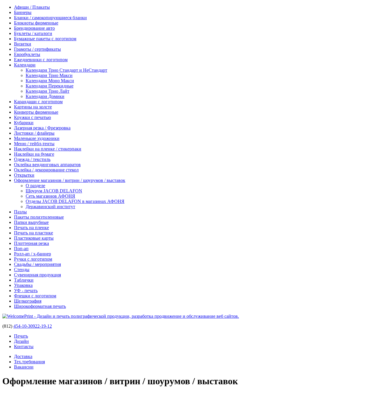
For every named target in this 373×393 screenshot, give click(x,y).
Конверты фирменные (36, 112)
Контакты (24, 346)
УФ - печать (26, 290)
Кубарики (24, 122)
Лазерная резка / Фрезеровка (42, 127)
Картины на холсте (33, 106)
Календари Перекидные (49, 85)
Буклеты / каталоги (33, 33)
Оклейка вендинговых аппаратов (47, 164)
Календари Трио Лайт (47, 91)
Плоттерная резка (31, 243)
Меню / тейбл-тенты (34, 143)
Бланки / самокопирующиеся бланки (50, 17)
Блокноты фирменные (36, 22)
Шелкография (27, 301)
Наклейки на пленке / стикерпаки (47, 148)
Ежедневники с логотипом (41, 59)
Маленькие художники (36, 138)
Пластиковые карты (34, 238)
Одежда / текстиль (32, 159)
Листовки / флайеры (34, 133)
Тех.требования (29, 361)
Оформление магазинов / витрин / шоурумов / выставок (69, 180)
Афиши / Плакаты (32, 7)
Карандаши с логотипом (38, 101)
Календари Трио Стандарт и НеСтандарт (66, 70)
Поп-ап (21, 248)
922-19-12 (42, 326)
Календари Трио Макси (49, 75)
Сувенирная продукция (37, 274)
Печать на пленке (31, 227)
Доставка (23, 356)
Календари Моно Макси (50, 80)
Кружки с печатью (32, 117)
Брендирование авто (34, 28)
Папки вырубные (31, 222)
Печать (21, 336)
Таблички (24, 280)
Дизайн (21, 341)
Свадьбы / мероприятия (37, 264)
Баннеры (22, 12)
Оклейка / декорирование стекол (46, 169)
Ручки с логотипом (33, 259)
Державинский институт (50, 206)
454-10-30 (23, 326)
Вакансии (24, 366)
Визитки (22, 43)
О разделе (35, 185)
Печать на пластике (33, 232)
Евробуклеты (27, 54)
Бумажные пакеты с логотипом (45, 38)
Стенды (21, 269)
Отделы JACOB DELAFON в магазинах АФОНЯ (75, 201)
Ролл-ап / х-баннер (32, 253)
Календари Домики (45, 96)
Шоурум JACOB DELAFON (54, 190)
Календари (25, 64)
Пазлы (20, 211)
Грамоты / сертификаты (37, 49)
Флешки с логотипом (35, 295)
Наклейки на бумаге (34, 154)
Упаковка (23, 285)
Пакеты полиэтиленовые (39, 217)
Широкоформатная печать (40, 306)
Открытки (24, 175)
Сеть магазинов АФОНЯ (50, 196)
